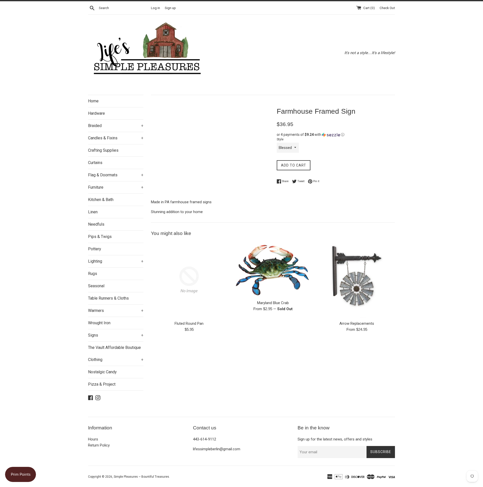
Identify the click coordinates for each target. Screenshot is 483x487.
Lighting (115, 261)
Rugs (92, 273)
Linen (93, 212)
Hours (93, 439)
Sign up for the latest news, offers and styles (335, 439)
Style (280, 139)
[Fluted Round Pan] (189, 280)
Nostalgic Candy (102, 372)
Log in (155, 8)
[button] (336, 134)
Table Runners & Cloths (108, 298)
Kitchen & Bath (100, 199)
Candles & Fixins (115, 138)
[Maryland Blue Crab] (273, 269)
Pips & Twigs (100, 236)
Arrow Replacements (356, 323)
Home (93, 101)
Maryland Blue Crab (273, 303)
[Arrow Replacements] (357, 280)
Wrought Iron (99, 322)
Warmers (115, 310)
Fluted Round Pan (189, 323)
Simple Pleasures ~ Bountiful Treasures (141, 476)
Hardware (96, 113)
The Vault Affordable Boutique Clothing (115, 353)
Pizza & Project (101, 384)
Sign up (170, 8)
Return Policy (99, 445)
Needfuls (96, 224)
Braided (115, 125)
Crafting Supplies (103, 150)
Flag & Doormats (115, 175)
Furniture (115, 187)
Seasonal (96, 285)
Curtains (95, 162)
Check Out (387, 8)
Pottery (94, 249)
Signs (115, 335)
